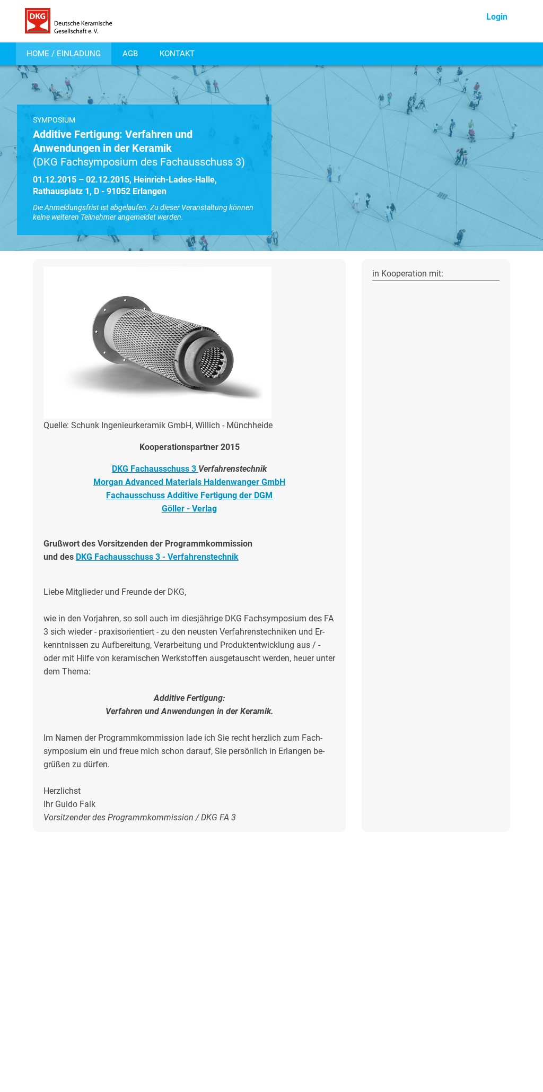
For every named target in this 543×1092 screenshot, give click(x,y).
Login (496, 17)
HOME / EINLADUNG (64, 53)
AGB (130, 53)
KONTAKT (177, 53)
